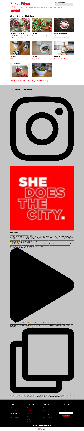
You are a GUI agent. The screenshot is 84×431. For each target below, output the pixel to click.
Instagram (45, 410)
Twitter (44, 407)
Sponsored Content (15, 417)
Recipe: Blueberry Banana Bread (40, 59)
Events (54, 7)
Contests (50, 7)
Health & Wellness (20, 33)
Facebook (45, 408)
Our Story (13, 407)
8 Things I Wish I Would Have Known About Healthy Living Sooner (63, 36)
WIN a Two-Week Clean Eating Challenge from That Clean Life (40, 81)
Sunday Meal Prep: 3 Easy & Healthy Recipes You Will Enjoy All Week (19, 36)
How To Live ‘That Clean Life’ (61, 59)
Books (38, 7)
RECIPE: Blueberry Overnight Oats (19, 59)
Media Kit (12, 416)
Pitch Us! (12, 408)
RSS (43, 411)
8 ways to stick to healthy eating (40, 35)
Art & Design (44, 7)
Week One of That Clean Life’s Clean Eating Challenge (19, 81)
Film (22, 7)
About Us (60, 7)
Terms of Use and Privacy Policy (49, 419)
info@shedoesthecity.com (48, 417)
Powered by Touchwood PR (42, 425)
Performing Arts (32, 7)
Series (26, 7)
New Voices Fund (14, 410)
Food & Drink (13, 33)
